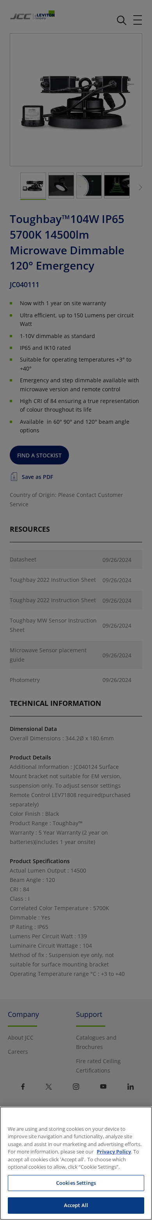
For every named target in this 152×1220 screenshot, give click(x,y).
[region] (76, 1163)
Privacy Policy (114, 1151)
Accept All (76, 1205)
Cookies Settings (76, 1182)
